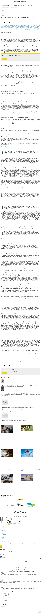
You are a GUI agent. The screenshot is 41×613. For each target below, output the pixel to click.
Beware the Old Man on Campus (6, 469)
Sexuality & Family (21, 5)
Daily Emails (7, 594)
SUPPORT (3, 538)
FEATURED (3, 530)
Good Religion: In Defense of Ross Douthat (8, 405)
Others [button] (1, 586)
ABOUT (3, 526)
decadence (14, 302)
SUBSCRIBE (3, 536)
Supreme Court (4, 15)
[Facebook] (15, 512)
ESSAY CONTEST (4, 531)
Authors (4, 535)
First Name (4, 599)
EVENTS (3, 532)
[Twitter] (18, 512)
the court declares (6, 144)
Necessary (2, 556)
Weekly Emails (7, 595)
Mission (4, 527)
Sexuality (3, 13)
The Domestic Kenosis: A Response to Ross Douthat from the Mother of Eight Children (15, 409)
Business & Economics (14, 7)
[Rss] (26, 512)
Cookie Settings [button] (2, 544)
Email (4, 596)
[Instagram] (20, 512)
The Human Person (13, 5)
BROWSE (3, 533)
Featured (4, 534)
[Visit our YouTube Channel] (1, 540)
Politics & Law (29, 5)
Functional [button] (1, 572)
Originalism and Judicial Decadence (7, 495)
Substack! (24, 510)
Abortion (3, 10)
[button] (4, 23)
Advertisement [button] (2, 583)
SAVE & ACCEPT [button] (2, 589)
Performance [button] (2, 576)
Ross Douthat (3, 384)
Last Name (4, 601)
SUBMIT (3, 537)
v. (28, 35)
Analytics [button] (1, 579)
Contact (4, 529)
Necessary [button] (1, 555)
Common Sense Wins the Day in (30, 443)
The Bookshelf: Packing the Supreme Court (28, 493)
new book (16, 350)
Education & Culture (5, 7)
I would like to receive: (6, 593)
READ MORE (6, 395)
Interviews (3, 12)
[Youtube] (23, 512)
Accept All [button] (6, 544)
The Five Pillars (5, 528)
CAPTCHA (4, 604)
